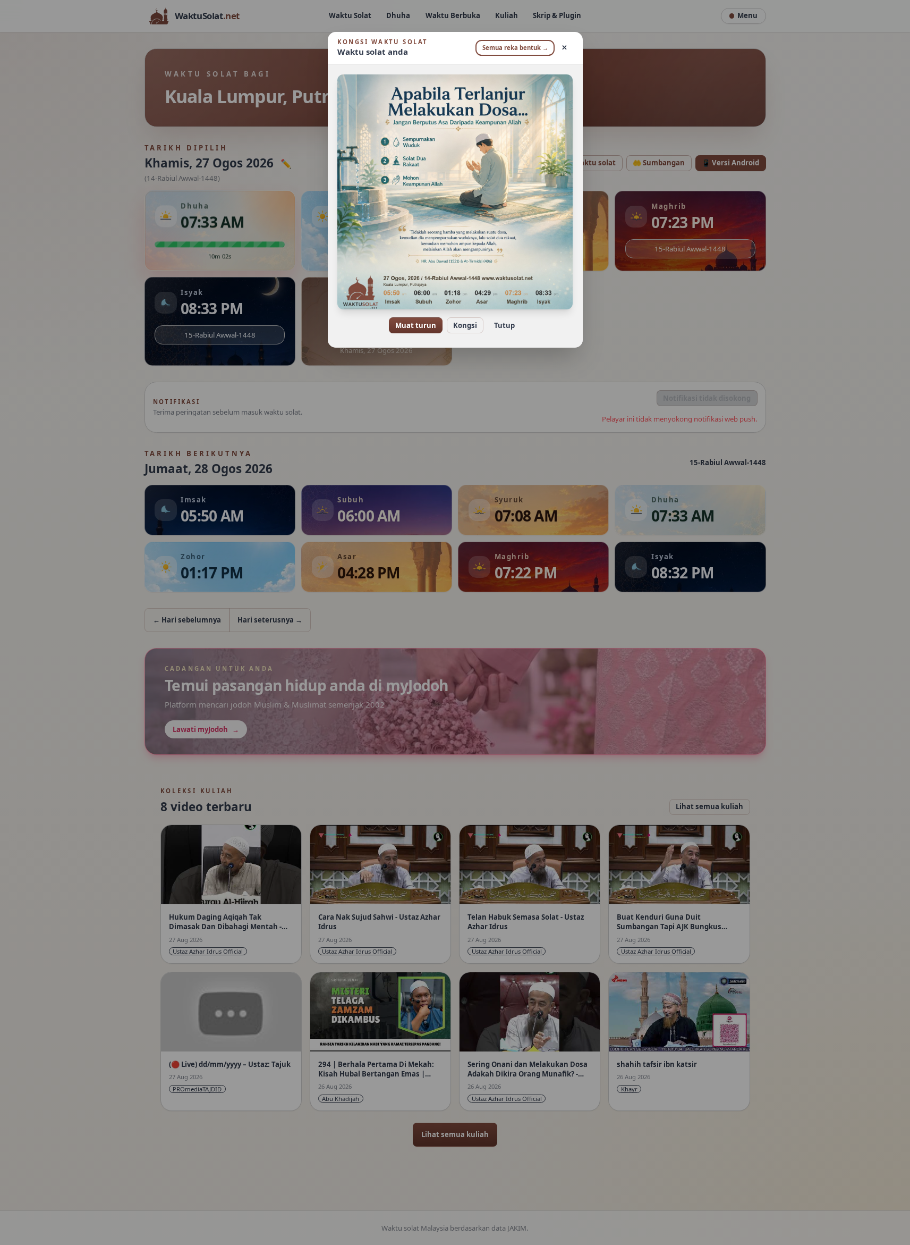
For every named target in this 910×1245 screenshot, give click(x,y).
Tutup (504, 325)
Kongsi (465, 325)
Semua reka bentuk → (515, 48)
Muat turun (415, 325)
